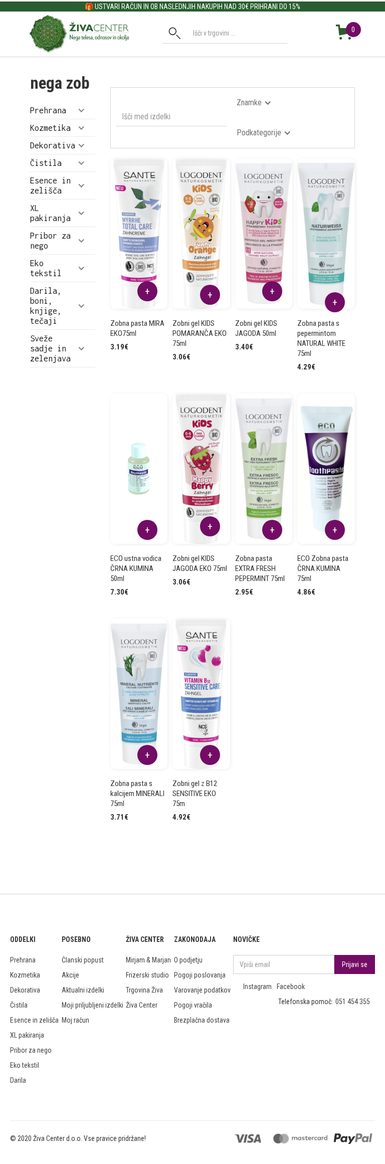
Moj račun (75, 1020)
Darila (18, 1080)
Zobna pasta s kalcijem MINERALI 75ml (137, 793)
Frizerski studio (147, 975)
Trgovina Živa (144, 990)
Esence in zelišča (34, 1020)
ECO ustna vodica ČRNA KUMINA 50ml (135, 568)
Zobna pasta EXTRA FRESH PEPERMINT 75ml (260, 568)
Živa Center (141, 1005)
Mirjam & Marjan (148, 960)
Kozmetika (25, 975)
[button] (62, 110)
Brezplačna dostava (202, 1020)
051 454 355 (352, 1002)
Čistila (19, 1005)
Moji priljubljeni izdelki (92, 1005)
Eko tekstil (24, 1065)
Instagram (257, 987)
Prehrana (23, 960)
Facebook (291, 987)
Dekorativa (25, 990)
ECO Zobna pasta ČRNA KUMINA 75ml (322, 568)
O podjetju (188, 960)
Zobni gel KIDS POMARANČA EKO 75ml (199, 333)
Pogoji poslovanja (200, 975)
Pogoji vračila (193, 1005)
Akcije (70, 975)
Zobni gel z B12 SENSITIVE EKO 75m (194, 793)
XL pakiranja (27, 1035)
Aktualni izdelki (83, 990)
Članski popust (83, 960)
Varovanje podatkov (202, 990)
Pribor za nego (31, 1050)
